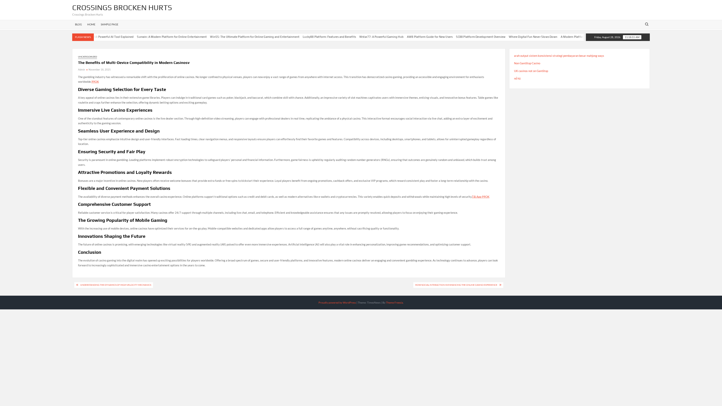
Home (91, 24)
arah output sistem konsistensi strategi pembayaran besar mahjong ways (559, 55)
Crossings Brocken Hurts (122, 7)
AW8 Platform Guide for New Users (412, 36)
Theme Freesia (394, 302)
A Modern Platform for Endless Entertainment (573, 36)
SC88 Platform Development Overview (463, 36)
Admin (81, 69)
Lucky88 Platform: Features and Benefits (311, 36)
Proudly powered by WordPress (337, 302)
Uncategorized (87, 56)
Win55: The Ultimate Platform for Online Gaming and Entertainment (236, 36)
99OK (95, 81)
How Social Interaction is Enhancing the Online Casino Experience (456, 284)
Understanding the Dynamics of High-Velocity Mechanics (115, 284)
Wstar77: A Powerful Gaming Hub (363, 36)
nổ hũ (517, 78)
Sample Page (109, 24)
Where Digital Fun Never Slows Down (515, 36)
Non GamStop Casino (527, 63)
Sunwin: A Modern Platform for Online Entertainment (154, 36)
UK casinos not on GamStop (531, 71)
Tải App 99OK (480, 196)
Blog (78, 24)
